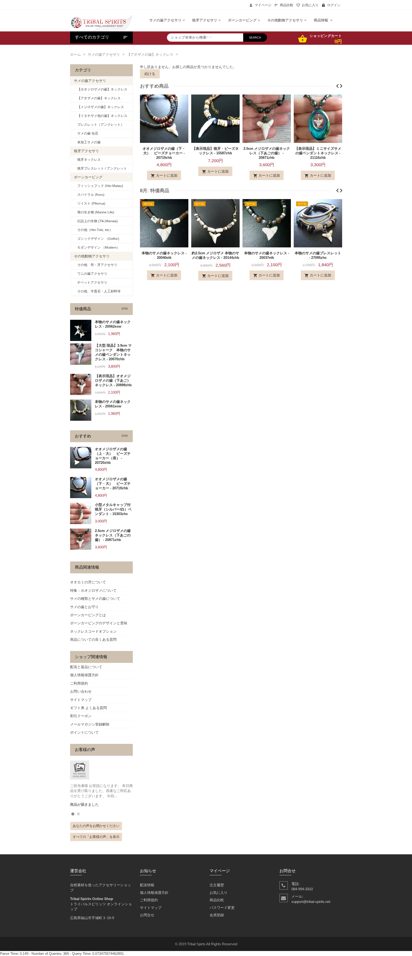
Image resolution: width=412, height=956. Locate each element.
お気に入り (310, 5)
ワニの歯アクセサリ (90, 273)
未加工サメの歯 (87, 142)
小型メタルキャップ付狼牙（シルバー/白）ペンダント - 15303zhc (113, 509)
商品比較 (286, 5)
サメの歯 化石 (86, 133)
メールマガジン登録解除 (89, 724)
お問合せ (147, 915)
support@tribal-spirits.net (310, 902)
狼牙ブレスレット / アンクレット (100, 168)
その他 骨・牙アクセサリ (95, 265)
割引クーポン (81, 716)
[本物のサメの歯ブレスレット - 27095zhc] (318, 223)
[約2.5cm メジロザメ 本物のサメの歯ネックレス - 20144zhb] (215, 223)
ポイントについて (84, 732)
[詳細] (124, 308)
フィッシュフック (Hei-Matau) (98, 186)
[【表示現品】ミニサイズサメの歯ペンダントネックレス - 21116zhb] (318, 118)
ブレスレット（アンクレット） (99, 124)
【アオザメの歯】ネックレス (150, 54)
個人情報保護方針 (84, 675)
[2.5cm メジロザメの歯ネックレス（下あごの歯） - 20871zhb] (266, 118)
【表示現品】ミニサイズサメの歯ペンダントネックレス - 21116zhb (318, 153)
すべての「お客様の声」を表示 (96, 837)
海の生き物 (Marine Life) (94, 212)
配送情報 (147, 885)
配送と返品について (86, 667)
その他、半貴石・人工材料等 (97, 291)
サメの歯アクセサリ (104, 54)
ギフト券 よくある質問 (88, 708)
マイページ (263, 5)
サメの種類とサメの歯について (95, 598)
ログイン (333, 5)
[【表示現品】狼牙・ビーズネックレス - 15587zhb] (215, 118)
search (255, 37)
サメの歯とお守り (84, 607)
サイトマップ (81, 700)
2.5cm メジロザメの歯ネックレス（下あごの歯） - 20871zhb (266, 153)
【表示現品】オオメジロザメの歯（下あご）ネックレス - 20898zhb (113, 380)
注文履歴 (217, 885)
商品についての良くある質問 (93, 639)
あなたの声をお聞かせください (96, 826)
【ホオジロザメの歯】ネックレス (100, 89)
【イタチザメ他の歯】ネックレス (100, 116)
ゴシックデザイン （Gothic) (96, 238)
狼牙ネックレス (87, 159)
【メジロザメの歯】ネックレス (99, 107)
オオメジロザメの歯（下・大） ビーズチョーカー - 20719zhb (164, 153)
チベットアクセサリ (90, 282)
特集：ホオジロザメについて (93, 590)
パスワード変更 (222, 908)
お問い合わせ (81, 691)
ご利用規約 (79, 683)
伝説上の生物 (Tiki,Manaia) (96, 221)
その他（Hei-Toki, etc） (93, 230)
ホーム (75, 54)
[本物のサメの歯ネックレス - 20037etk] (266, 223)
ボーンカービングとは (88, 615)
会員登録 (217, 915)
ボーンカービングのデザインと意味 (98, 623)
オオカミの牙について (88, 582)
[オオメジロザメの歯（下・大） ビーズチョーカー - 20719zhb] (164, 118)
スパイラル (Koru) (89, 194)
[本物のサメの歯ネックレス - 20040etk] (164, 223)
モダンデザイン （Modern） (97, 247)
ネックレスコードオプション (93, 631)
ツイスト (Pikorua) (89, 203)
